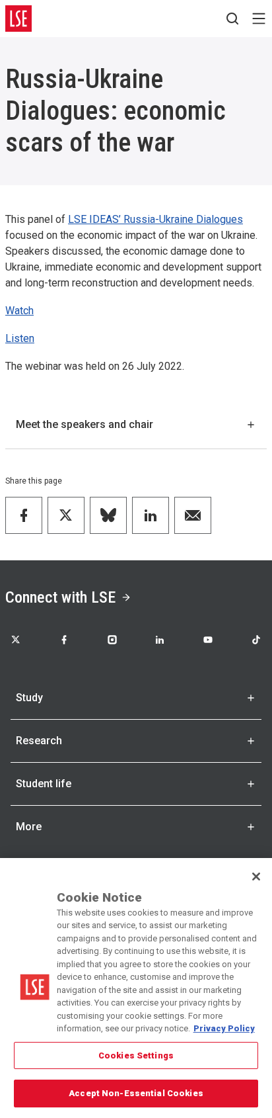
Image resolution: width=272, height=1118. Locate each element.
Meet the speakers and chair (84, 424)
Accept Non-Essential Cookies (136, 1093)
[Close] (256, 876)
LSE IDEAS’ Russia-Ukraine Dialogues (155, 219)
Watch (19, 310)
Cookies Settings (136, 1055)
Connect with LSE (60, 597)
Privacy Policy (224, 1028)
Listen (19, 338)
